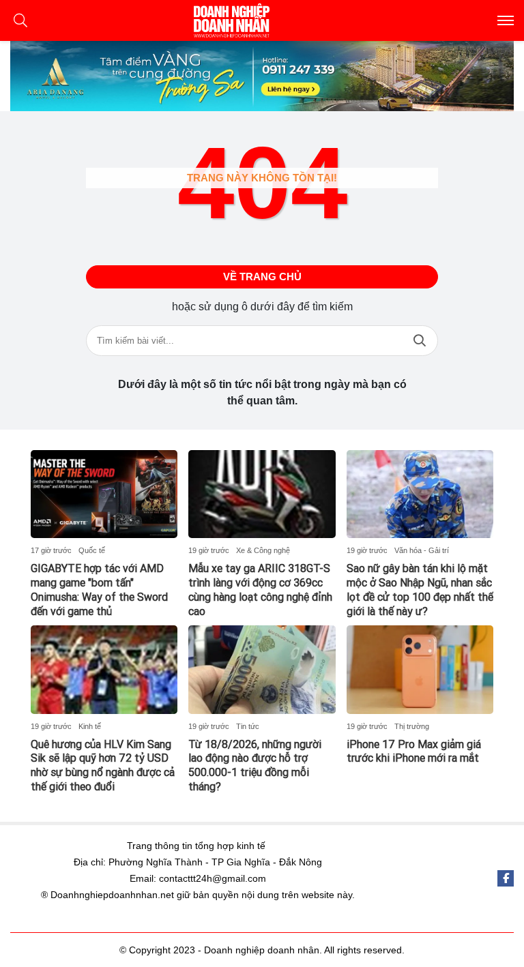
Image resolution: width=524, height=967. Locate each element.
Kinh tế (89, 726)
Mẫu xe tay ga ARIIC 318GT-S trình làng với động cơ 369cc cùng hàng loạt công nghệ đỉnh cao (260, 589)
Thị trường (411, 726)
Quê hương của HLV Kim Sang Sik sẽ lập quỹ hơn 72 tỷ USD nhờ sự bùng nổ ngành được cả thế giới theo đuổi (103, 765)
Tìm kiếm (420, 340)
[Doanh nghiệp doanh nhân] (262, 20)
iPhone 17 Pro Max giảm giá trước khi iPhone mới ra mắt (414, 751)
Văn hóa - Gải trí (421, 550)
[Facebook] (505, 878)
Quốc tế (91, 550)
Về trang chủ (262, 276)
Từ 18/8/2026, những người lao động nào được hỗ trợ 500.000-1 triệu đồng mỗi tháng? (254, 765)
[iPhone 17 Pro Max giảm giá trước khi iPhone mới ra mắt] (420, 669)
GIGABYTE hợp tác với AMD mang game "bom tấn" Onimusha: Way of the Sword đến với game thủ (99, 589)
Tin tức (247, 726)
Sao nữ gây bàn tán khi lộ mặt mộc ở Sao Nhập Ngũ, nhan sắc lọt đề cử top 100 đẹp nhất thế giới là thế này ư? (420, 589)
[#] (262, 76)
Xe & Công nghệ (263, 550)
